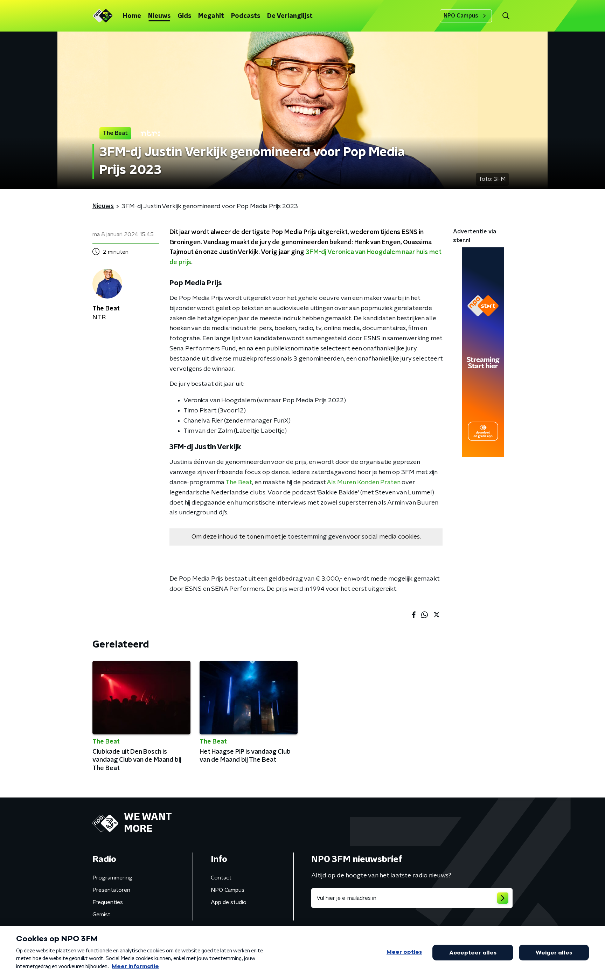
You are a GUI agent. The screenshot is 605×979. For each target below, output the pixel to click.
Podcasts (245, 16)
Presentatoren (111, 890)
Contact (221, 878)
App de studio (228, 902)
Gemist (101, 914)
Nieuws (159, 16)
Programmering (112, 878)
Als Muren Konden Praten (363, 482)
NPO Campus (461, 16)
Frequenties (107, 902)
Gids (184, 16)
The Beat (238, 482)
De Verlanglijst (290, 16)
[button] (506, 15)
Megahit (211, 16)
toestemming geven (317, 537)
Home (132, 16)
